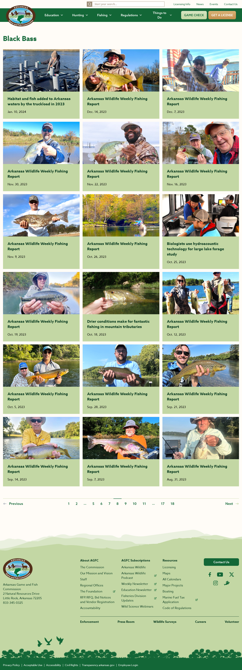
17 (162, 503)
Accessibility (53, 665)
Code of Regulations (177, 608)
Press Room (126, 622)
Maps (166, 573)
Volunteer (232, 622)
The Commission (92, 567)
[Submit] (89, 4)
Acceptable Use (33, 665)
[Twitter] (231, 574)
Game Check (194, 15)
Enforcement (89, 622)
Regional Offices (91, 585)
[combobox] (125, 4)
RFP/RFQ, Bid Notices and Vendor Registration (97, 599)
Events (214, 4)
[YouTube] (220, 574)
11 (144, 503)
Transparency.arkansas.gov (98, 665)
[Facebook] (210, 574)
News (200, 4)
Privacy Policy (11, 665)
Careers (200, 622)
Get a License (222, 15)
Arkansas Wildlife (133, 567)
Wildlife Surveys (164, 622)
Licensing (169, 567)
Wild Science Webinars (137, 606)
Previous (16, 503)
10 (135, 503)
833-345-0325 (13, 603)
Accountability (90, 608)
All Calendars (172, 579)
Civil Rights (71, 665)
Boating (168, 591)
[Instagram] (215, 583)
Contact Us (230, 4)
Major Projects (173, 585)
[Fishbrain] (227, 583)
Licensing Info (182, 4)
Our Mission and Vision (96, 573)
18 (172, 503)
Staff (83, 579)
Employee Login (128, 665)
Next (229, 503)
